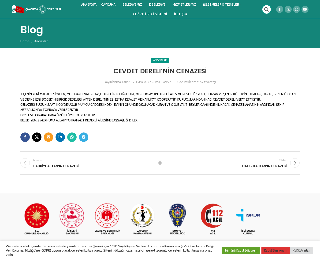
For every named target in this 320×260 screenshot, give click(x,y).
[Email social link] (48, 137)
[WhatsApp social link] (72, 137)
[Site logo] (36, 9)
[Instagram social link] (296, 9)
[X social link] (288, 9)
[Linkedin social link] (60, 137)
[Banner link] (36, 219)
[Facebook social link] (279, 9)
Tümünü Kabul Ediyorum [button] (240, 250)
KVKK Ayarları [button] (301, 250)
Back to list (160, 163)
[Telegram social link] (83, 137)
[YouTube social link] (305, 9)
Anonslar (160, 60)
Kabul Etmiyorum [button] (275, 250)
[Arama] (266, 9)
